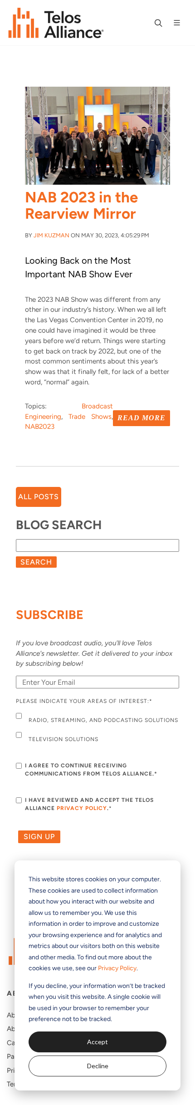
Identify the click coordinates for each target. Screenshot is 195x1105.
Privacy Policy (117, 968)
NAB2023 (39, 426)
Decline (97, 1066)
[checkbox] (97, 729)
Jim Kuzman (51, 235)
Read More (141, 418)
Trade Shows (90, 417)
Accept (97, 1042)
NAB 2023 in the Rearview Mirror (81, 205)
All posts (38, 496)
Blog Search (59, 524)
